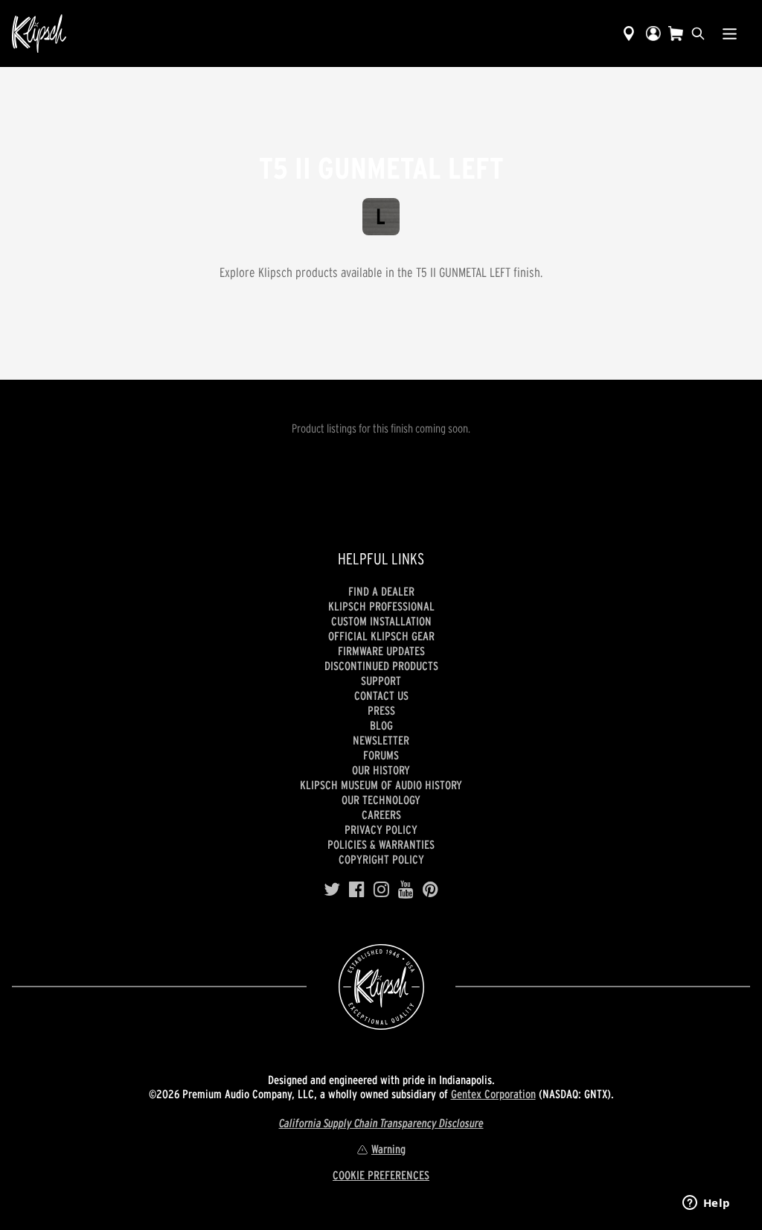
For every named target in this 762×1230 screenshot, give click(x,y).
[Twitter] (332, 890)
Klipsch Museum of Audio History (381, 784)
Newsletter (381, 740)
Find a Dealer (381, 591)
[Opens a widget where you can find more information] (706, 1204)
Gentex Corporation (493, 1093)
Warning (388, 1149)
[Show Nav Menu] (729, 33)
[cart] (676, 33)
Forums (381, 755)
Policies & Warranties (381, 844)
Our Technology (381, 799)
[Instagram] (381, 890)
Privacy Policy (381, 829)
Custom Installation (381, 621)
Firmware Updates (381, 650)
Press (381, 710)
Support (381, 680)
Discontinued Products (381, 665)
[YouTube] (406, 890)
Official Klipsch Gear (381, 636)
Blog (381, 725)
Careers (381, 814)
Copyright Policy (381, 859)
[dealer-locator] (628, 33)
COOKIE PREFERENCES (381, 1175)
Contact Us (381, 695)
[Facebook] (357, 890)
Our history (381, 770)
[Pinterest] (430, 890)
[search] (698, 33)
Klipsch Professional (381, 606)
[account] (653, 33)
